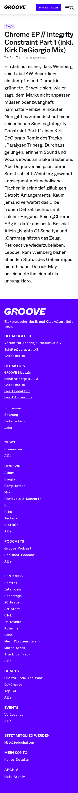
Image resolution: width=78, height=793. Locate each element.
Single (10, 26)
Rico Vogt (16, 57)
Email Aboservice (18, 397)
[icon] (69, 8)
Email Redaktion (17, 391)
